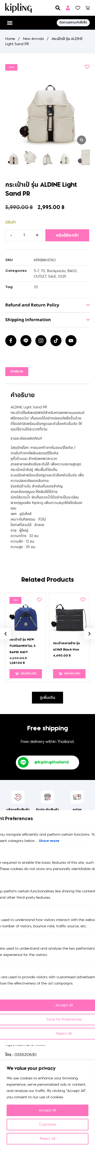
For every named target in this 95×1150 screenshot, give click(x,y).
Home (10, 39)
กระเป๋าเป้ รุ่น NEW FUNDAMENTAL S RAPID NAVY (23, 646)
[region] (47, 1105)
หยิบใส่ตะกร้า (67, 235)
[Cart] (88, 8)
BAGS (72, 271)
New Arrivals (33, 39)
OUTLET (40, 276)
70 (43, 271)
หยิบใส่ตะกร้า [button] (28, 673)
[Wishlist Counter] (77, 8)
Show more (49, 841)
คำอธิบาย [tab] (17, 371)
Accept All (47, 1110)
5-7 (36, 271)
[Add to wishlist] (87, 66)
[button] (9, 22)
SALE (52, 276)
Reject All (47, 1138)
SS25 (62, 276)
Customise (47, 1124)
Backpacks (56, 271)
